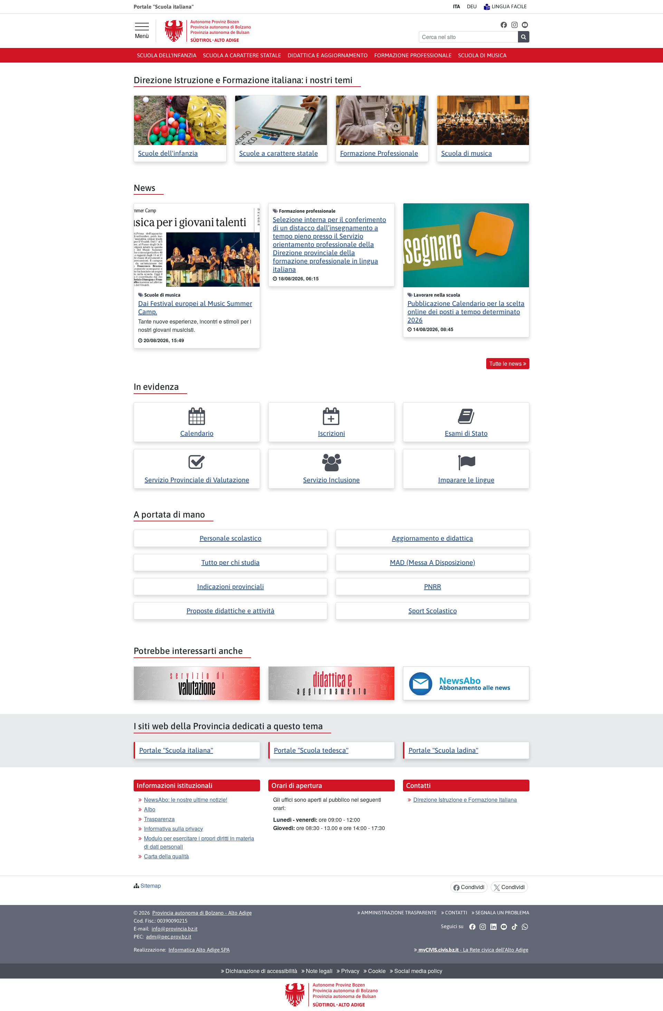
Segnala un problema (501, 912)
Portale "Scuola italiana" (176, 750)
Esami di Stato (466, 433)
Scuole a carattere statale (278, 153)
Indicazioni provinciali (230, 586)
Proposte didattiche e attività (230, 611)
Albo (149, 809)
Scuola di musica (482, 55)
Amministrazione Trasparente (398, 912)
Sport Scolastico (433, 611)
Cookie (376, 971)
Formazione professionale (413, 55)
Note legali (319, 971)
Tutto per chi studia (230, 562)
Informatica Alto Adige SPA (199, 950)
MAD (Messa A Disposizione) (432, 562)
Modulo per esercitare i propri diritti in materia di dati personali (199, 842)
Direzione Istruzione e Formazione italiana (465, 799)
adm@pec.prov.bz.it (168, 937)
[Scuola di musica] (483, 120)
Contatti (455, 912)
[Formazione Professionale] (382, 120)
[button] (504, 24)
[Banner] (197, 683)
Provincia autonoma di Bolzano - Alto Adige (202, 913)
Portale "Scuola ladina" (443, 750)
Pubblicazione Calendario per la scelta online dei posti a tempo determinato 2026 (466, 311)
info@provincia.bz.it (175, 929)
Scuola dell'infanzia (166, 55)
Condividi (472, 887)
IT (456, 6)
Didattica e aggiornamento (328, 55)
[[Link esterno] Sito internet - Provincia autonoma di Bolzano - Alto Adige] (208, 31)
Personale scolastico (230, 538)
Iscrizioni (331, 433)
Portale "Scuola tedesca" (311, 750)
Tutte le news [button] (506, 363)
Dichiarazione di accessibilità (260, 971)
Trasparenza (159, 819)
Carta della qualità (166, 856)
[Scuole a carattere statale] (281, 120)
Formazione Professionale (379, 153)
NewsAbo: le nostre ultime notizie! (185, 799)
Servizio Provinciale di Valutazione (197, 480)
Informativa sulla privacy (173, 828)
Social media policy (417, 971)
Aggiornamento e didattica (432, 538)
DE (472, 6)
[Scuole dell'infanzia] (180, 120)
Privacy (349, 971)
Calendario (196, 433)
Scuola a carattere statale (242, 55)
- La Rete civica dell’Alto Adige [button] (472, 950)
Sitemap (151, 885)
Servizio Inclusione (331, 480)
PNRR (432, 586)
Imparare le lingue (466, 480)
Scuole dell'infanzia (168, 153)
